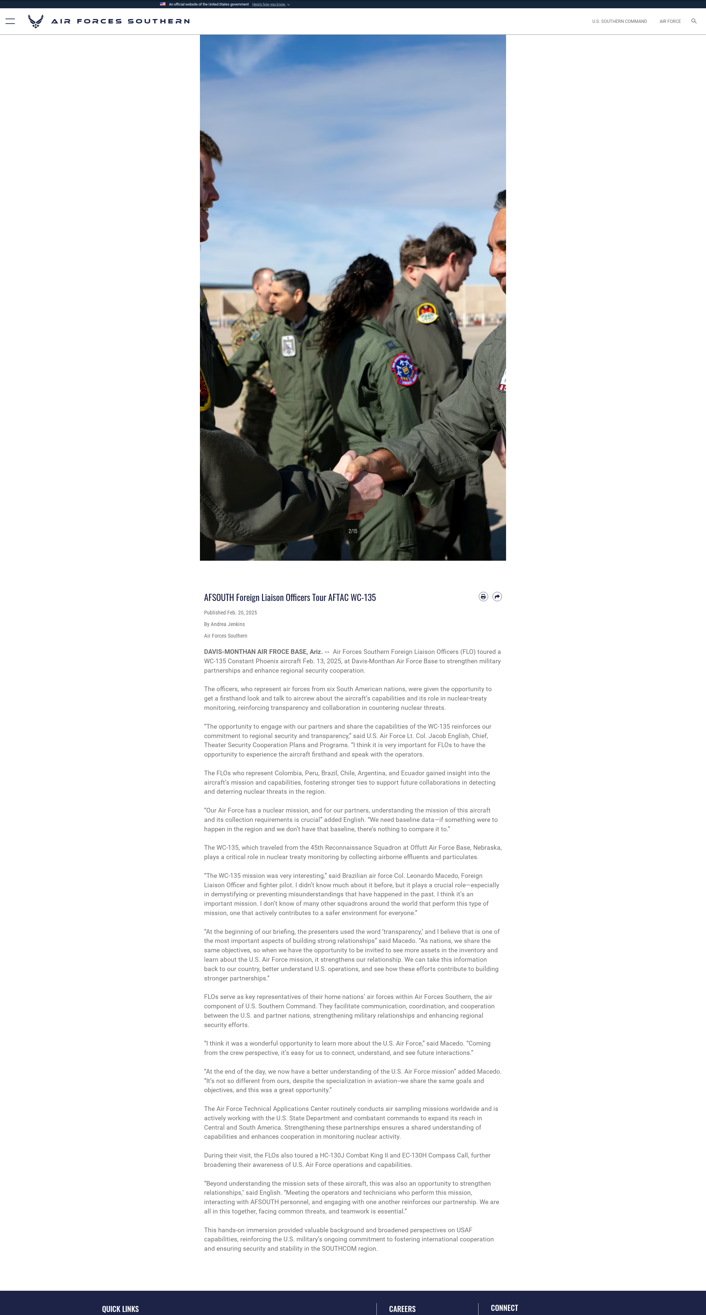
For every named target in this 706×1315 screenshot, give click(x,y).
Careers (402, 1308)
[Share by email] (497, 596)
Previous (215, 298)
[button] (271, 4)
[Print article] (483, 596)
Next (490, 298)
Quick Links (120, 1308)
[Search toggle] (694, 21)
